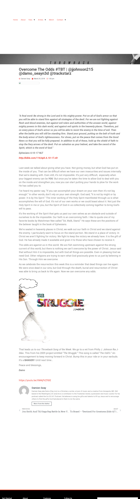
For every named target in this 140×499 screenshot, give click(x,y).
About (23, 20)
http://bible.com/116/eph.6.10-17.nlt (38, 157)
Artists (40, 20)
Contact (60, 20)
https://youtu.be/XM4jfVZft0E (35, 380)
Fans (30, 20)
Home (15, 20)
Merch (51, 20)
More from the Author (42, 404)
